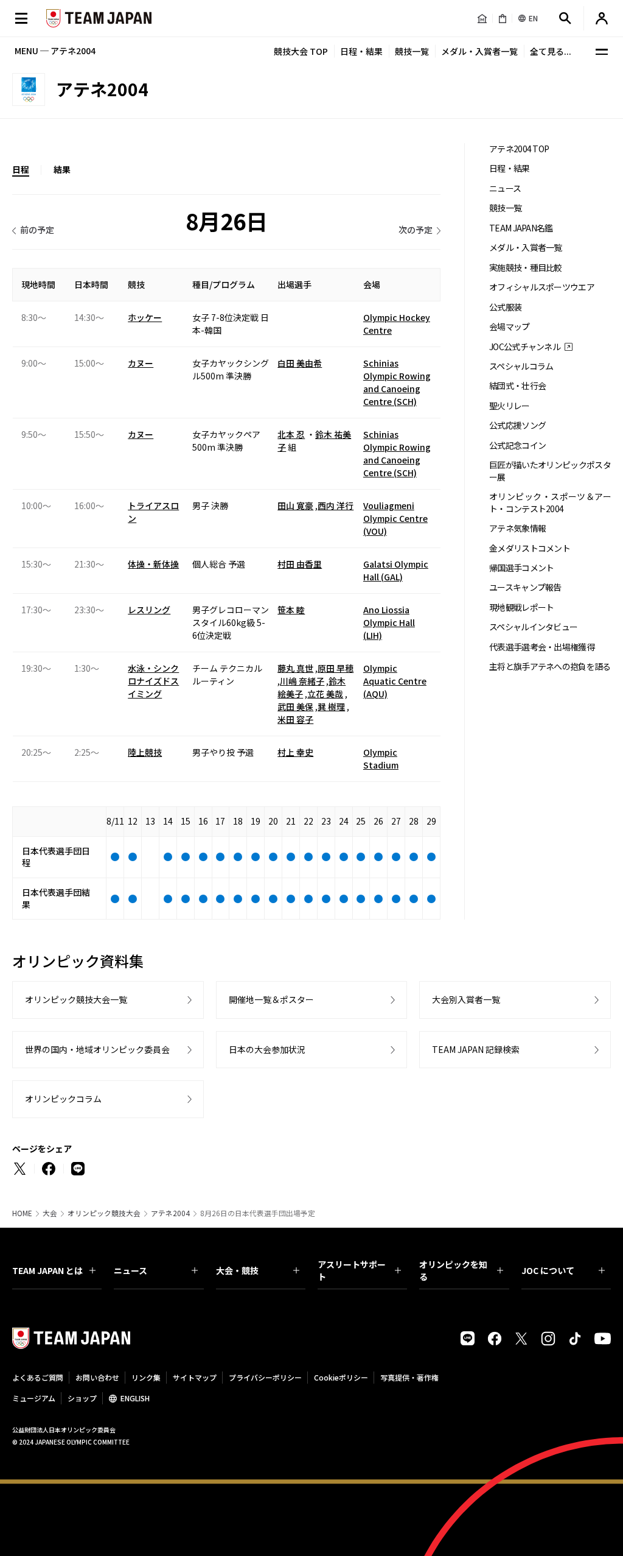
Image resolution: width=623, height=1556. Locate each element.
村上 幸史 (295, 752)
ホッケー (145, 317)
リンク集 (146, 1377)
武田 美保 (295, 706)
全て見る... (550, 51)
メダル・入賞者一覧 (479, 51)
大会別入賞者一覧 (466, 999)
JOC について (547, 1270)
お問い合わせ (97, 1377)
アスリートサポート (352, 1270)
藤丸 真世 (295, 668)
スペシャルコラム (521, 366)
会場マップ (509, 327)
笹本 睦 (291, 610)
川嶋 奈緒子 (302, 681)
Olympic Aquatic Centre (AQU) (394, 681)
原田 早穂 (335, 668)
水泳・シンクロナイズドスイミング (153, 681)
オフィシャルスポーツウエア (541, 287)
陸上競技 (145, 752)
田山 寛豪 (295, 505)
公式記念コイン (517, 445)
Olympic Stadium (381, 758)
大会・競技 (237, 1270)
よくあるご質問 (37, 1377)
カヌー (140, 363)
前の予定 (37, 230)
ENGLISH (135, 1398)
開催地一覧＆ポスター (271, 999)
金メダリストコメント (529, 548)
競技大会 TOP (301, 51)
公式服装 (505, 307)
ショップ (82, 1398)
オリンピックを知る (453, 1270)
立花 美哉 (325, 694)
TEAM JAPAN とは (47, 1270)
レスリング (149, 610)
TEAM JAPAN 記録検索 (476, 1049)
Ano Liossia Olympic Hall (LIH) (389, 622)
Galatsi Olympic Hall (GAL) (395, 570)
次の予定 (416, 230)
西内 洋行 (335, 505)
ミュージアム (33, 1398)
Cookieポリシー (341, 1377)
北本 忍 (291, 434)
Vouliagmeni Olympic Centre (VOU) (395, 518)
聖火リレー (509, 406)
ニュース (505, 188)
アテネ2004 (170, 1213)
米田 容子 (295, 719)
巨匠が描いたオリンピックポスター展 (550, 470)
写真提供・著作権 (409, 1377)
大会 (50, 1213)
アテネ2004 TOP (519, 149)
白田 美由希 (299, 363)
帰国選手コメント (521, 568)
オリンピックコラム (63, 1099)
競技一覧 (412, 51)
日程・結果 (361, 51)
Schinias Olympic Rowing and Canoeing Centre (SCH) (397, 382)
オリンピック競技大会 (104, 1213)
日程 (20, 169)
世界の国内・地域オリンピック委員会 (97, 1049)
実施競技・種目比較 (525, 267)
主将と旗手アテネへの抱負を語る (550, 666)
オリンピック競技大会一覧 (76, 999)
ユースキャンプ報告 (525, 587)
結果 (62, 169)
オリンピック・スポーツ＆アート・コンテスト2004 (550, 502)
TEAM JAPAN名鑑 (521, 228)
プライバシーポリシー (265, 1377)
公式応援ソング (517, 425)
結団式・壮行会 (517, 386)
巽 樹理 (331, 706)
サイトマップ (195, 1377)
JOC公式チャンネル (524, 347)
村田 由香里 (299, 564)
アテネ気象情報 (517, 528)
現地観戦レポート (521, 607)
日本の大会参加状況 (267, 1049)
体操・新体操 (153, 564)
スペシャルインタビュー (533, 627)
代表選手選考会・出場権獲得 (541, 647)
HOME (22, 1213)
